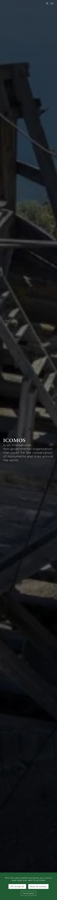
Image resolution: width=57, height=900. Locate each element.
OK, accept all (17, 886)
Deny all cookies (38, 886)
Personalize (28, 893)
